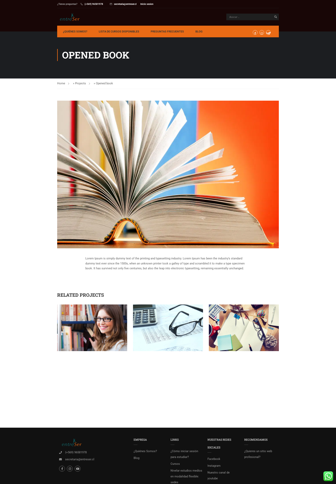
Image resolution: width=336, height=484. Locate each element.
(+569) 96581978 (94, 4)
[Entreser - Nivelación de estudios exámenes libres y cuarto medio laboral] (72, 17)
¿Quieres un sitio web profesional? (258, 454)
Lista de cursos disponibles (119, 31)
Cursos (175, 464)
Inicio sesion (146, 4)
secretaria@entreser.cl (125, 4)
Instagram (213, 465)
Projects (80, 83)
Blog (199, 31)
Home (61, 83)
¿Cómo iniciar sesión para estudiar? (184, 454)
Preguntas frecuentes (167, 31)
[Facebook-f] (62, 469)
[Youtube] (77, 469)
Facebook (213, 459)
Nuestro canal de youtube (218, 475)
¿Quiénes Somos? (75, 31)
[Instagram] (70, 469)
